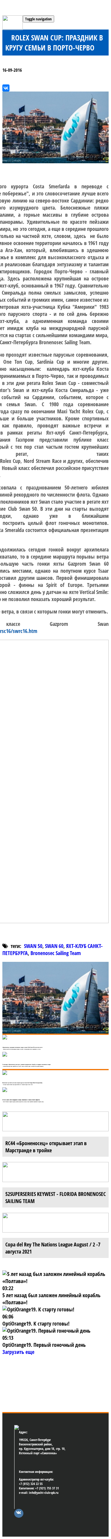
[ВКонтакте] (5, 88)
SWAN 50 (33, 945)
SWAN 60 (54, 945)
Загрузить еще (18, 1351)
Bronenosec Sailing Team (55, 953)
